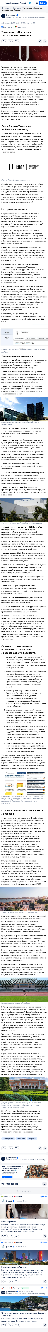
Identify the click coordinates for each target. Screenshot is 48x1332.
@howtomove (11, 15)
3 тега (44, 1288)
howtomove (12, 3)
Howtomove (6, 8)
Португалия (17, 8)
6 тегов (43, 1242)
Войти (42, 3)
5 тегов (43, 1196)
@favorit (9, 1201)
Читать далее (28, 1232)
